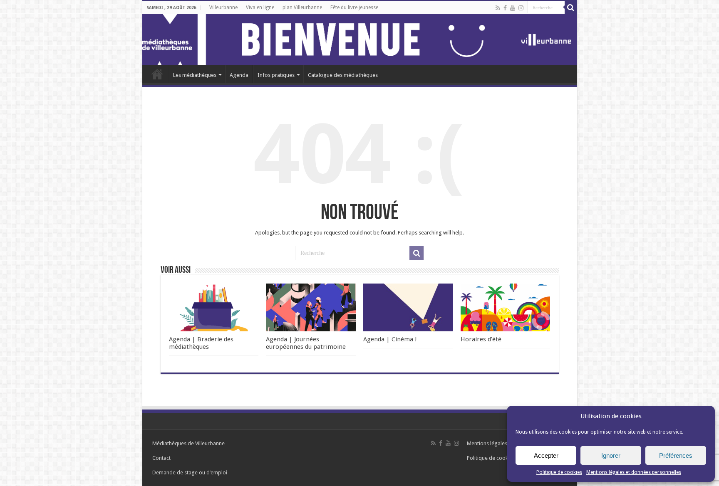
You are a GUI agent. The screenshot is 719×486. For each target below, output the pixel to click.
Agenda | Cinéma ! (390, 339)
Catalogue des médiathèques (343, 75)
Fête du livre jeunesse (354, 7)
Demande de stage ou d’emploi (189, 472)
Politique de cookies (559, 472)
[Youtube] (512, 8)
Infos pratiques (276, 75)
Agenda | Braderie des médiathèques (201, 343)
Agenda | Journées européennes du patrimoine (306, 343)
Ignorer (610, 455)
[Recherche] (571, 7)
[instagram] (521, 8)
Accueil (157, 74)
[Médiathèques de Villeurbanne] (359, 39)
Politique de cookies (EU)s (497, 458)
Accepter (546, 455)
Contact (161, 458)
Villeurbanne (223, 7)
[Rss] (498, 8)
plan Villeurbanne (302, 7)
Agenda (239, 75)
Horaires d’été (481, 339)
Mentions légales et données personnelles (633, 472)
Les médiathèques (194, 75)
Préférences (675, 455)
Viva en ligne (260, 7)
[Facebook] (505, 8)
